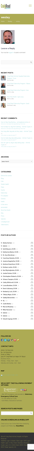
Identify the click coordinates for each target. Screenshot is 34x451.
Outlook (13, 441)
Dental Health (5, 184)
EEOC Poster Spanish (7, 447)
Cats (2, 181)
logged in (11, 52)
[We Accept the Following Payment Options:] (17, 390)
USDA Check (15, 445)
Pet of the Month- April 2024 (15, 97)
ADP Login (27, 441)
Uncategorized (5, 222)
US (9, 445)
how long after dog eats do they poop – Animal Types (16, 131)
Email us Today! (5, 354)
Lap (6, 445)
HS (15, 447)
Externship (4, 193)
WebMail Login (5, 441)
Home (2, 21)
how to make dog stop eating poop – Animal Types (16, 138)
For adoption (4, 195)
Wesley (10, 21)
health (3, 201)
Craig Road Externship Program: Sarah (18, 103)
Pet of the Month (5, 210)
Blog (2, 178)
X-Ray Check (13, 443)
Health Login (4, 443)
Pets (2, 213)
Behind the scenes (6, 175)
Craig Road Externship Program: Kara (18, 90)
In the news (4, 204)
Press (2, 216)
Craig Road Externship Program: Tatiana (18, 83)
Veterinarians (4, 224)
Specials (3, 219)
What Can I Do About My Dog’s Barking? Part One (13, 124)
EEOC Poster (23, 445)
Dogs (2, 187)
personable (4, 207)
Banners (20, 443)
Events (3, 190)
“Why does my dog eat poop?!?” (9, 135)
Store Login (19, 441)
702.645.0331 (9, 350)
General (3, 198)
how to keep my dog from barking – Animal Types (15, 126)
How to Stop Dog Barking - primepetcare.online (14, 122)
